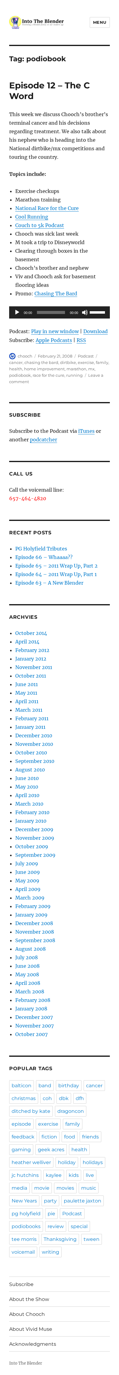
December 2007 (34, 1017)
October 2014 (31, 633)
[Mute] (85, 312)
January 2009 (31, 915)
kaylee (54, 1175)
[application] (59, 312)
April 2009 (28, 889)
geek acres (51, 1149)
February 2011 (32, 718)
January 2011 (30, 727)
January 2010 (30, 821)
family (102, 362)
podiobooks (26, 1226)
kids (74, 1175)
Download (95, 331)
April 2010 (27, 795)
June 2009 (27, 872)
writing (50, 1252)
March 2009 (30, 898)
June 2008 (27, 966)
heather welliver (31, 1162)
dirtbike (68, 362)
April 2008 (27, 983)
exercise (86, 362)
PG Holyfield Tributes (41, 549)
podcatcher (43, 439)
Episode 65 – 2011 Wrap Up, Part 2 (56, 566)
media (19, 1188)
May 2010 (26, 787)
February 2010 (32, 812)
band (44, 1085)
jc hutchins (25, 1175)
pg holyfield (26, 1213)
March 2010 (29, 804)
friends (90, 1137)
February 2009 (33, 906)
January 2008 (31, 1009)
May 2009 (27, 881)
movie (41, 1188)
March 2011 (28, 710)
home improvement (44, 368)
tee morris (24, 1239)
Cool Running (31, 217)
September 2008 (35, 940)
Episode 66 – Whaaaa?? (44, 557)
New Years (24, 1201)
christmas (24, 1098)
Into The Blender (25, 1363)
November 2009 (34, 838)
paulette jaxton (82, 1201)
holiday (67, 1162)
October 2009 (31, 846)
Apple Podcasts (54, 340)
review (56, 1226)
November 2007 (34, 1026)
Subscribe (21, 1284)
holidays (93, 1162)
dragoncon (70, 1111)
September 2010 (34, 761)
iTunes (86, 431)
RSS (81, 340)
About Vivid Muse (30, 1329)
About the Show (29, 1299)
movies (65, 1188)
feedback (23, 1137)
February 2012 (32, 650)
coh (47, 1098)
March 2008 (29, 992)
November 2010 (34, 744)
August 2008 (30, 949)
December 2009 (34, 829)
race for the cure (48, 375)
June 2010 (27, 778)
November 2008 (34, 932)
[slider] (98, 311)
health (15, 368)
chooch (25, 356)
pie (51, 1213)
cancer (16, 362)
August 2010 (30, 770)
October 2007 (31, 1034)
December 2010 (33, 735)
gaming (21, 1149)
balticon (21, 1085)
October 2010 (31, 753)
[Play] (17, 312)
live (90, 1175)
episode (21, 1124)
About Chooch (27, 1314)
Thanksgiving (60, 1239)
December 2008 (34, 923)
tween (91, 1239)
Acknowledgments (32, 1344)
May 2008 (27, 974)
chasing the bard (41, 362)
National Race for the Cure (47, 208)
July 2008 (26, 957)
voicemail (23, 1252)
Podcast (86, 356)
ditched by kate (31, 1111)
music (88, 1188)
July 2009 (26, 863)
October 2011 (30, 676)
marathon (76, 368)
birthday (68, 1085)
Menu (99, 22)
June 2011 (26, 684)
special (79, 1226)
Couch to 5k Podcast (39, 225)
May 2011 (26, 693)
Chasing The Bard (55, 293)
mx (91, 368)
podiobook (20, 375)
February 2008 (32, 1000)
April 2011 (26, 701)
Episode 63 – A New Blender (49, 583)
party (50, 1201)
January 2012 (30, 659)
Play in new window (55, 331)
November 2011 (33, 667)
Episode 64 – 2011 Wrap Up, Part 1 (56, 574)
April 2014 (27, 642)
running (74, 375)
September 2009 (35, 855)
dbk (64, 1098)
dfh (80, 1098)
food (69, 1137)
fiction (49, 1137)
